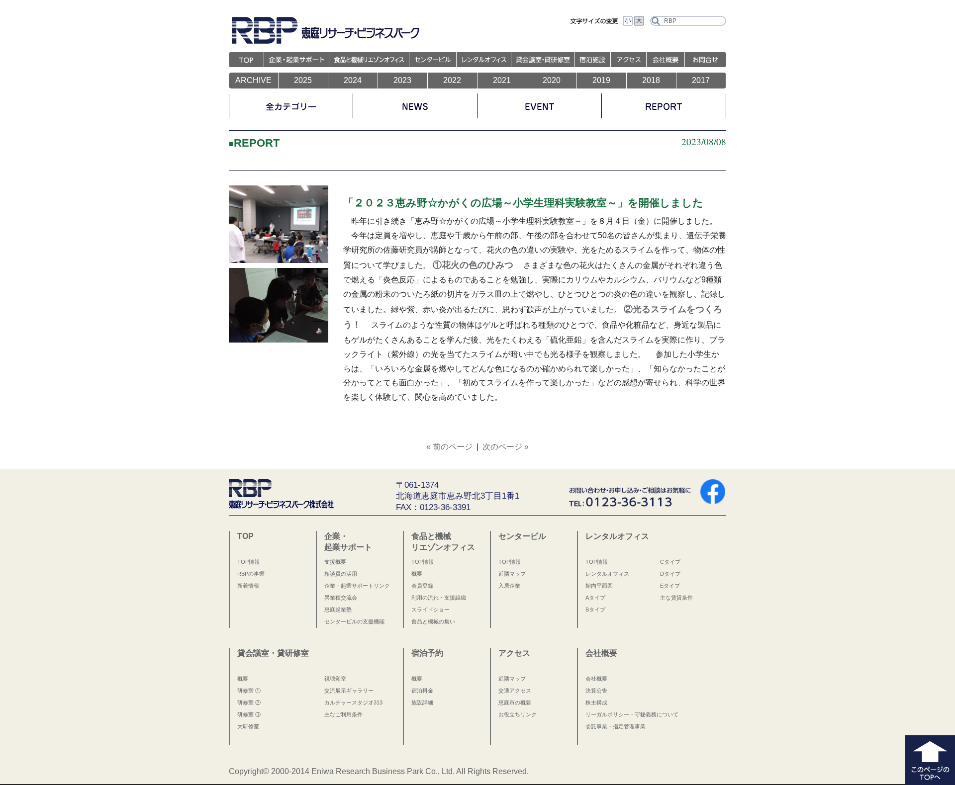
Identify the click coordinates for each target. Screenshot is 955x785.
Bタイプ (595, 609)
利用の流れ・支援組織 (438, 598)
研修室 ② (249, 702)
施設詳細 (422, 702)
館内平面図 (599, 586)
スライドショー (430, 609)
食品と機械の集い (433, 621)
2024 (353, 80)
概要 (416, 574)
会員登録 (422, 586)
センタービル (522, 535)
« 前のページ (449, 446)
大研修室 (248, 726)
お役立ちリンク (517, 714)
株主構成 (596, 702)
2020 (552, 80)
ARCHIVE (253, 80)
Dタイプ (670, 574)
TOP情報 (248, 562)
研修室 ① (249, 691)
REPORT (257, 143)
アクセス (514, 652)
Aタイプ (595, 598)
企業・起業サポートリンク (357, 586)
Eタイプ (670, 586)
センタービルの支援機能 (354, 621)
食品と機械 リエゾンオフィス (443, 541)
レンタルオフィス (617, 535)
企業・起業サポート (348, 541)
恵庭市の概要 (514, 702)
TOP (245, 535)
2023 (402, 80)
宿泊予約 (427, 652)
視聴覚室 (335, 679)
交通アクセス (514, 691)
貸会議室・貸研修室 (273, 652)
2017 (701, 80)
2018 (651, 80)
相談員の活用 (340, 574)
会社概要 (601, 652)
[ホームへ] (281, 501)
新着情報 (248, 586)
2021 (502, 80)
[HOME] (246, 63)
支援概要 (335, 562)
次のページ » (505, 446)
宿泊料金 (422, 691)
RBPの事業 (251, 574)
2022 (452, 80)
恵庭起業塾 (338, 609)
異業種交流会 (340, 598)
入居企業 (509, 586)
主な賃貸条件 (676, 598)
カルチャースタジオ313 (353, 702)
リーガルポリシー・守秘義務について (631, 714)
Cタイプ (670, 562)
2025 (303, 80)
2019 (601, 80)
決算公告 (596, 691)
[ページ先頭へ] (930, 777)
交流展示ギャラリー (349, 691)
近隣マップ (512, 574)
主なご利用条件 (343, 714)
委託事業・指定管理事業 (615, 726)
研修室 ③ (249, 714)
